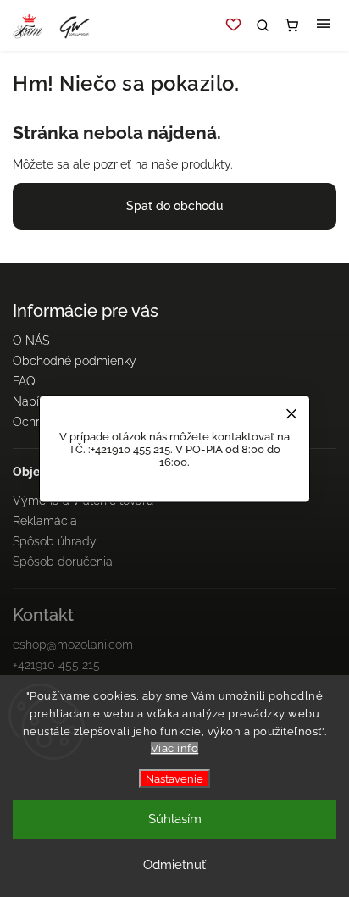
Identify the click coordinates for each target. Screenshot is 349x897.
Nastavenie (174, 778)
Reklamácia (45, 521)
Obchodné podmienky (74, 361)
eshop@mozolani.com (73, 644)
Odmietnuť (174, 864)
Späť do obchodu (174, 206)
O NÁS (31, 340)
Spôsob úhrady (55, 541)
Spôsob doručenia (63, 561)
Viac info (175, 748)
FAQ (24, 381)
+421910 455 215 (56, 665)
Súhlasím (175, 819)
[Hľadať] (262, 25)
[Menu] (324, 25)
